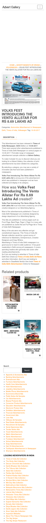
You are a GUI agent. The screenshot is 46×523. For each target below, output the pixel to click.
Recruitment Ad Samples (15, 424)
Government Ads (12, 415)
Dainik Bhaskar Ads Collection (17, 466)
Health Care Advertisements (16, 384)
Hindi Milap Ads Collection (15, 499)
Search (6, 366)
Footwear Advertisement (15, 439)
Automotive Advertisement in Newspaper (26, 127)
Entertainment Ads (13, 379)
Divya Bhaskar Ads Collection (17, 506)
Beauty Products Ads (13, 401)
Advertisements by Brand (28, 65)
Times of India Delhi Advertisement (21, 262)
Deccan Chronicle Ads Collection (18, 463)
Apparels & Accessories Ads (16, 374)
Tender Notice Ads (13, 429)
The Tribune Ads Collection (16, 468)
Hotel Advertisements (14, 386)
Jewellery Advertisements (15, 389)
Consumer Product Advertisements (19, 403)
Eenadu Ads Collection (14, 504)
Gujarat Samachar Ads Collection (18, 501)
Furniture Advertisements (15, 382)
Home (12, 65)
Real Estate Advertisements (16, 422)
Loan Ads (9, 417)
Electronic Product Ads (14, 408)
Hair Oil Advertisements (14, 446)
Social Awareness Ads (14, 427)
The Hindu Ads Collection (15, 461)
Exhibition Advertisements (15, 410)
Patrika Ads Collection (14, 473)
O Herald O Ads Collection (15, 478)
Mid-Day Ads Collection (14, 482)
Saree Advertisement (14, 436)
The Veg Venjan (12, 518)
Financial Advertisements (15, 413)
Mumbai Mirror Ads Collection (17, 480)
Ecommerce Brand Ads (14, 393)
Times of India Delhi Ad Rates (30, 256)
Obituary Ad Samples (14, 420)
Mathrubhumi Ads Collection (16, 485)
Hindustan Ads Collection (15, 497)
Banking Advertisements (15, 377)
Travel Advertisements (14, 432)
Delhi (4, 130)
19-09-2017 (35, 130)
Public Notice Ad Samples (15, 396)
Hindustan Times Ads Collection (18, 494)
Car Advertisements (13, 398)
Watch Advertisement (14, 434)
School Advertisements (14, 441)
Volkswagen (11, 67)
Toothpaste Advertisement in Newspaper (21, 448)
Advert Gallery (11, 7)
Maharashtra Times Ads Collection (19, 489)
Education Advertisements (15, 405)
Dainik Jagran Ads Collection (16, 509)
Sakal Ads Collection (13, 470)
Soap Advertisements (14, 443)
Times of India (11, 130)
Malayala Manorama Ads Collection (19, 487)
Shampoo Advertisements (15, 451)
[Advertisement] (23, 35)
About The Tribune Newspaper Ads (19, 516)
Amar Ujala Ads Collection (15, 511)
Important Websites (13, 513)
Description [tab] (8, 137)
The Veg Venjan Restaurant (16, 520)
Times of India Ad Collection (16, 459)
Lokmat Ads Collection (14, 492)
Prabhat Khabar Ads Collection (17, 475)
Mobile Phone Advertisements (17, 391)
